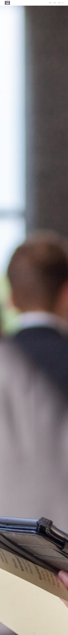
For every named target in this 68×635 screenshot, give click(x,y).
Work (55, 2)
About (59, 2)
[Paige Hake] (7, 2)
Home (50, 2)
